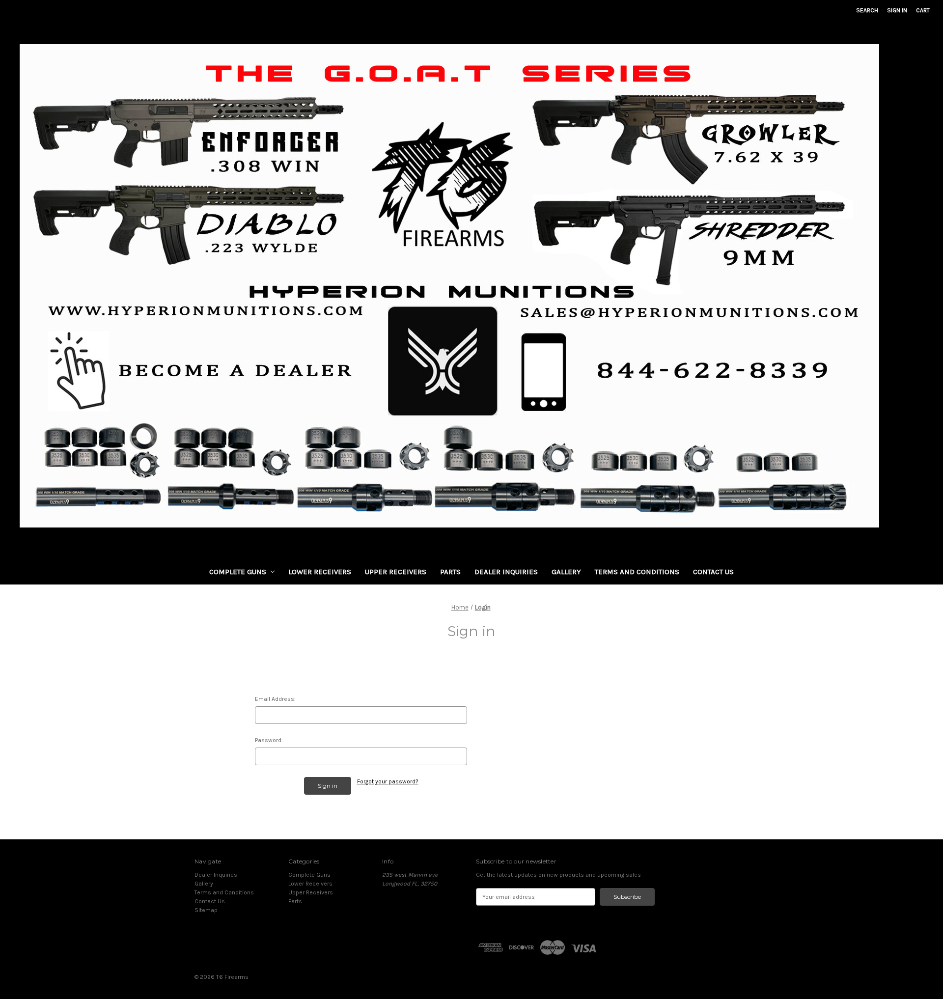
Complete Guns (237, 571)
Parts (450, 571)
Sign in (897, 10)
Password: (269, 740)
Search (867, 10)
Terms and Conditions (637, 571)
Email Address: (275, 698)
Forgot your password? (387, 781)
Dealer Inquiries (506, 571)
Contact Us (713, 571)
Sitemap (206, 910)
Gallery (566, 571)
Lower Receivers (319, 571)
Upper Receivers (395, 571)
